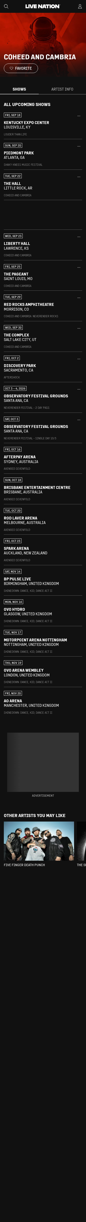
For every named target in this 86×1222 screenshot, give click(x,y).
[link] (43, 124)
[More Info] (78, 116)
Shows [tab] (19, 89)
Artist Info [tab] (62, 89)
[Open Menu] (80, 6)
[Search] (6, 6)
